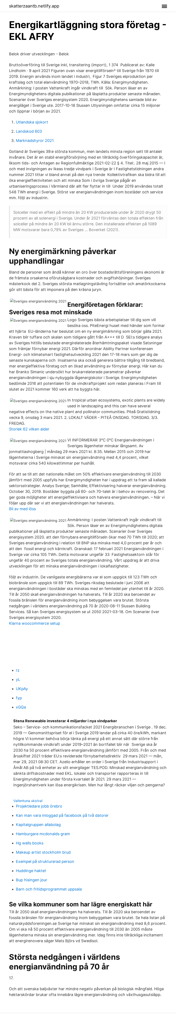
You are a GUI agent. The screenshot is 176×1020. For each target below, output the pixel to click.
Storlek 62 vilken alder (29, 429)
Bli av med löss (22, 509)
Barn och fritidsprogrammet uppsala (49, 889)
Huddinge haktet (31, 870)
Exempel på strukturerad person (45, 861)
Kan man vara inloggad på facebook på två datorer (62, 815)
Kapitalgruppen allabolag (38, 824)
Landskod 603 (29, 131)
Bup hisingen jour (31, 880)
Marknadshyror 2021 (35, 140)
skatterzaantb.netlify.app (34, 6)
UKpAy (22, 688)
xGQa (21, 707)
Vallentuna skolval (27, 801)
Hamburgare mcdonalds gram (43, 834)
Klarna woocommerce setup (34, 623)
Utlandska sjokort (32, 122)
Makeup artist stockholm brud (43, 852)
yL (18, 679)
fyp (19, 698)
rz (18, 670)
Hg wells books (29, 843)
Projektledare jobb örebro (39, 806)
